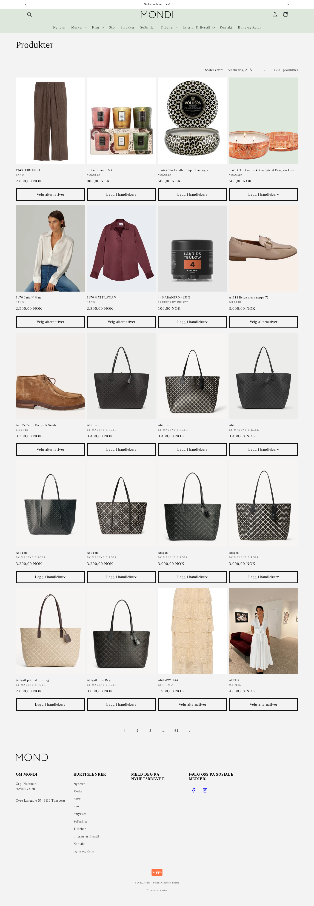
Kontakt (79, 844)
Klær (77, 799)
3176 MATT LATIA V (101, 297)
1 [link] (124, 730)
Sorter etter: (214, 70)
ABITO (234, 680)
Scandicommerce (171, 883)
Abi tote (92, 425)
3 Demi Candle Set (99, 170)
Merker (79, 791)
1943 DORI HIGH (28, 170)
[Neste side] (189, 730)
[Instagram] (205, 790)
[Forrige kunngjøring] (26, 4)
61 (176, 730)
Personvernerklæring (157, 890)
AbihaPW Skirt (168, 680)
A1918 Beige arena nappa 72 (249, 297)
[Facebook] (193, 790)
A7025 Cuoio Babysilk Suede (36, 425)
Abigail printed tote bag (32, 680)
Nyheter (79, 784)
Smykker (80, 814)
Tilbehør (80, 829)
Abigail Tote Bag (99, 680)
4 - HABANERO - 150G (174, 297)
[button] (29, 14)
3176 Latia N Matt (28, 297)
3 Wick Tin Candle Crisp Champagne (183, 170)
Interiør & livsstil (86, 836)
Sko (76, 806)
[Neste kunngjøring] (288, 4)
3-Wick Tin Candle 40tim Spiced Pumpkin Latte (262, 170)
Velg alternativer (50, 194)
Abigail (163, 552)
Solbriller (80, 821)
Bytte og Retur (84, 851)
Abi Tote (22, 552)
